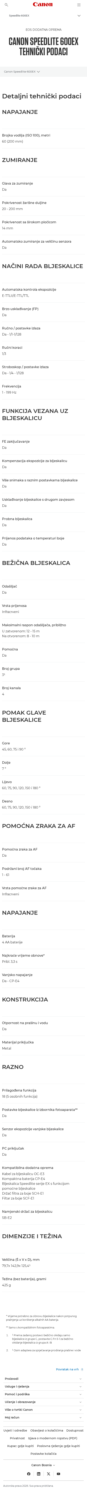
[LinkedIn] (38, 1474)
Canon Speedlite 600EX (20, 71)
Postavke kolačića (43, 1454)
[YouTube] (58, 1474)
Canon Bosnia (41, 1465)
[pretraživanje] (6, 5)
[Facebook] (28, 1474)
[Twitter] (48, 1474)
